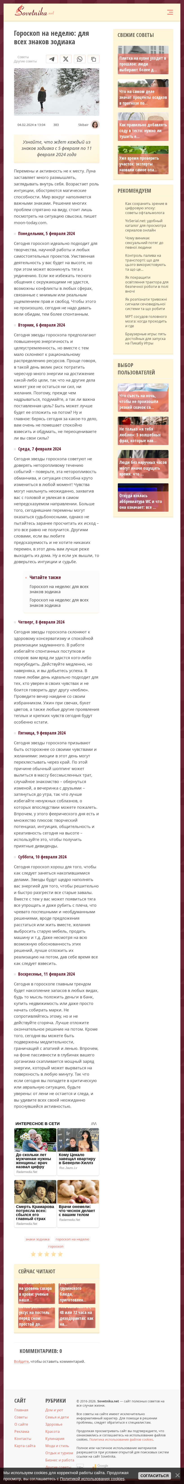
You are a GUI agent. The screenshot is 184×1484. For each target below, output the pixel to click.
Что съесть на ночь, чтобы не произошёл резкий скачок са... (138, 401)
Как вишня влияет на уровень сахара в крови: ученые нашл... (36, 1291)
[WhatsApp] (79, 59)
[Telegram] (52, 59)
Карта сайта (24, 1445)
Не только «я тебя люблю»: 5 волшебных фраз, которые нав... (140, 435)
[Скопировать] (93, 59)
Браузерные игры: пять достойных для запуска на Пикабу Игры (145, 339)
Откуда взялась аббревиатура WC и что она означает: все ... (140, 501)
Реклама (21, 1431)
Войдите (21, 1361)
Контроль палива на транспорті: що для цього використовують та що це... (145, 262)
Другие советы (58, 1467)
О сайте (21, 1424)
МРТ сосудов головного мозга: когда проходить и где (146, 321)
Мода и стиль (57, 1445)
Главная (21, 1410)
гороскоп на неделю (72, 1239)
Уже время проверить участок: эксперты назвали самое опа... (139, 164)
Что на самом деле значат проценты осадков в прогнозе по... (143, 97)
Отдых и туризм (59, 1452)
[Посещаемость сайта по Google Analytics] (100, 1467)
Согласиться (154, 1476)
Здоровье (53, 1424)
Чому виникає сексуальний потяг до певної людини (144, 243)
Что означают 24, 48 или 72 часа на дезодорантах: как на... (76, 1315)
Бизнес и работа (59, 1460)
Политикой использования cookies (92, 1479)
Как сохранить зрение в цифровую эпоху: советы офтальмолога (146, 208)
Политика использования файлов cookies (121, 1439)
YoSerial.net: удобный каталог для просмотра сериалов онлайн (145, 225)
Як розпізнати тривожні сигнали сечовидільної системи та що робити (146, 304)
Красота (52, 1431)
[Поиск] (143, 12)
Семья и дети (57, 1417)
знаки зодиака (37, 1239)
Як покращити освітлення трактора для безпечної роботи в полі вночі (147, 284)
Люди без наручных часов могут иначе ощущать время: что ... (143, 468)
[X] (66, 59)
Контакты (22, 1438)
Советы (20, 1417)
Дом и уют (54, 1410)
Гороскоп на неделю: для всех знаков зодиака (59, 589)
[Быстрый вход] (156, 12)
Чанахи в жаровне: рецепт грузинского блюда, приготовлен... (77, 1288)
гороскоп (55, 1246)
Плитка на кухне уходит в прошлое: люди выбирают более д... (142, 64)
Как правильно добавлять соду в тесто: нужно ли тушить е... (143, 130)
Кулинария (54, 1438)
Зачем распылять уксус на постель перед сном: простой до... (35, 1315)
